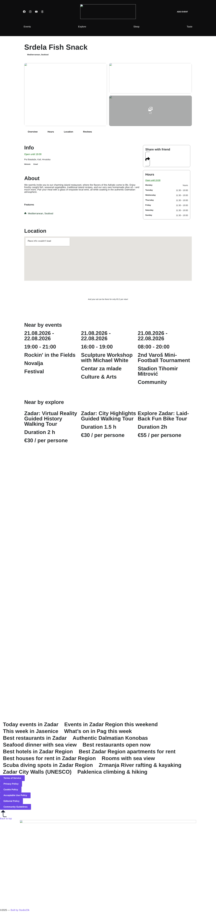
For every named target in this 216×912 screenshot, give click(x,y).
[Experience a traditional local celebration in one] (64, 475)
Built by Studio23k (20, 910)
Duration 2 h (39, 432)
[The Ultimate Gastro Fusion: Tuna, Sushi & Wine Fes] (108, 655)
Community (152, 382)
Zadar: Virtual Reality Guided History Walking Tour (50, 418)
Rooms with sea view (128, 758)
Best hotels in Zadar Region (38, 751)
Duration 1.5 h (98, 427)
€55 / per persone (159, 435)
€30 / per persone (46, 440)
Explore (82, 26)
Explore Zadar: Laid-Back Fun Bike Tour (163, 416)
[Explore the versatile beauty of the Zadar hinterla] (194, 525)
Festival (34, 371)
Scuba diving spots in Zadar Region (48, 765)
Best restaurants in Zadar (35, 738)
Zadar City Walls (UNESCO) (37, 772)
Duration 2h (152, 427)
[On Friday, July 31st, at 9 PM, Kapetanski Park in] (108, 507)
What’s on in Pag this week (98, 731)
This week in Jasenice (30, 731)
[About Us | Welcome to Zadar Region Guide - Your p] (64, 622)
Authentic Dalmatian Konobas (110, 738)
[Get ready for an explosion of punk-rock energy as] (151, 523)
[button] (147, 159)
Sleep (136, 26)
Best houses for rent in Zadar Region (49, 758)
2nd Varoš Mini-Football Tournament (164, 357)
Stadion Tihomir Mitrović (158, 371)
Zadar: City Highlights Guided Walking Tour (108, 416)
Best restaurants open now (116, 745)
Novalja (33, 363)
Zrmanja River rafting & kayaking (140, 765)
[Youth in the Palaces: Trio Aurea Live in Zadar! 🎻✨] (194, 645)
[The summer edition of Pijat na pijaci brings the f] (21, 475)
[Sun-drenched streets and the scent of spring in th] (21, 636)
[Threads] (42, 11)
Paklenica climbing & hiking (112, 772)
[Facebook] (24, 11)
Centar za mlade (101, 368)
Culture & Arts (99, 377)
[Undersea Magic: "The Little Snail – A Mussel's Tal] (151, 641)
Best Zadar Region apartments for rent (127, 751)
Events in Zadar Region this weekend (111, 724)
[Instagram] (30, 11)
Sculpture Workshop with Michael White (107, 357)
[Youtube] (36, 11)
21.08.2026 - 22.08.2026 (39, 335)
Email (36, 164)
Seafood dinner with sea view (40, 745)
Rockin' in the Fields (50, 355)
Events (27, 26)
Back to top (6, 818)
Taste (189, 26)
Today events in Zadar (30, 724)
